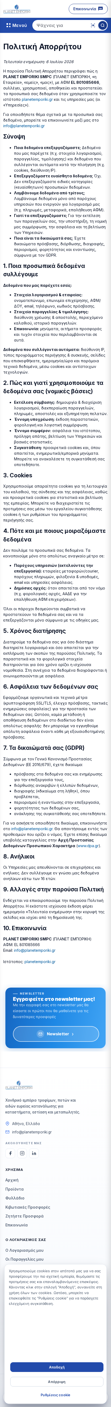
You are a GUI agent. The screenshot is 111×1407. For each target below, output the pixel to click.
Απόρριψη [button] (56, 1382)
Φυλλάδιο (15, 1198)
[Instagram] (22, 1153)
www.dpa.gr (88, 845)
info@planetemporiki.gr (24, 125)
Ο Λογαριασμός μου (24, 1250)
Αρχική (12, 1180)
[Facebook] (10, 1153)
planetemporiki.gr (37, 99)
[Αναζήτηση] (102, 25)
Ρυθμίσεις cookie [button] (55, 1395)
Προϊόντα (14, 1189)
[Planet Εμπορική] (16, 9)
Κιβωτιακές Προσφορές (27, 1207)
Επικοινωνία (84, 8)
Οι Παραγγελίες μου (24, 1259)
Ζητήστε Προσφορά (24, 1216)
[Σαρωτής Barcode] (92, 25)
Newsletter (60, 1034)
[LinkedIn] (34, 1153)
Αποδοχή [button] (57, 1367)
